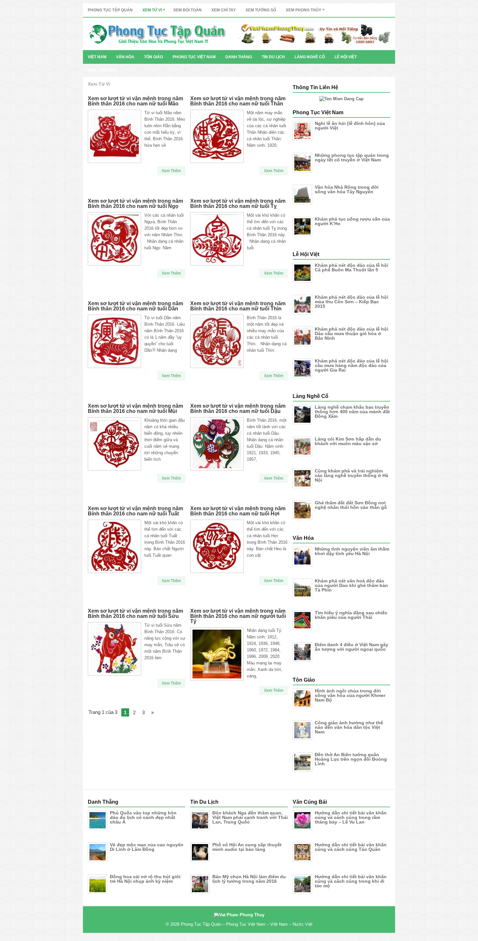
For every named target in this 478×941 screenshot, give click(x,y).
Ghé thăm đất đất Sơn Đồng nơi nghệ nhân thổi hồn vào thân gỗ (351, 505)
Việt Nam (97, 57)
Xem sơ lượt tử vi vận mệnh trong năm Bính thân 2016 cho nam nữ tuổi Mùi (135, 408)
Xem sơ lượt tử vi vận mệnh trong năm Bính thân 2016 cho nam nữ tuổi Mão (135, 101)
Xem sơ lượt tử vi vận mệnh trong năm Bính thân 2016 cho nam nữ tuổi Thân (237, 101)
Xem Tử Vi (153, 9)
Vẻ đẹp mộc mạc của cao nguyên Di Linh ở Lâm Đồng (146, 847)
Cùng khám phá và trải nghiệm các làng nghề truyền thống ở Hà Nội (351, 475)
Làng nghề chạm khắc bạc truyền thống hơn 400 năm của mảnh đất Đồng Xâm (352, 411)
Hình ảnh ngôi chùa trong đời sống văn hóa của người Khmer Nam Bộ (350, 695)
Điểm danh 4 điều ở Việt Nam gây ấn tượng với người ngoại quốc (351, 647)
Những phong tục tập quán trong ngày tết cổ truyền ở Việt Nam (352, 157)
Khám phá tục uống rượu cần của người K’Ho (352, 221)
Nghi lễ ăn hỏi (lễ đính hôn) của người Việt (350, 125)
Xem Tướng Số (261, 10)
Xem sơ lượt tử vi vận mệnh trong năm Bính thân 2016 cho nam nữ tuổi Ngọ (135, 203)
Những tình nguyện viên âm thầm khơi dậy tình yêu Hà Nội (352, 551)
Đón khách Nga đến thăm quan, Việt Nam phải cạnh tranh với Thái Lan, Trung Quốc (250, 817)
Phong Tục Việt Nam (194, 57)
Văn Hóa (125, 57)
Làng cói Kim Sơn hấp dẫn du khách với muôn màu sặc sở (348, 441)
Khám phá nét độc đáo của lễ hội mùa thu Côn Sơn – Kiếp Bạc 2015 (351, 301)
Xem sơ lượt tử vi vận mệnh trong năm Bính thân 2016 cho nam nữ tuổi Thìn (237, 306)
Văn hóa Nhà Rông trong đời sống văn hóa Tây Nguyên (346, 189)
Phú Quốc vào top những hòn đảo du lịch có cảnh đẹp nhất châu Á (143, 817)
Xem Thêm (171, 171)
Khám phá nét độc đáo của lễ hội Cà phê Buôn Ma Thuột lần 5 (351, 267)
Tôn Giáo (153, 57)
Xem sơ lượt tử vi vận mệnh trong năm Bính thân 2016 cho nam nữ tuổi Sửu (135, 613)
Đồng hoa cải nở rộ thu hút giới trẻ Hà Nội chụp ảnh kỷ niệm (145, 879)
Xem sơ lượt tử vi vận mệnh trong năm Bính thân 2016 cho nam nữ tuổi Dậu (237, 408)
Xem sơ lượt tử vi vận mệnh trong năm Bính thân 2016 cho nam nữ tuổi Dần (135, 306)
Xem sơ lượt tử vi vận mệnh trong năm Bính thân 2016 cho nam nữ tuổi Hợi (237, 511)
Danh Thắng (238, 57)
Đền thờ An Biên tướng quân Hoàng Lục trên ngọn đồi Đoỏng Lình (351, 759)
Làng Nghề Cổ (310, 57)
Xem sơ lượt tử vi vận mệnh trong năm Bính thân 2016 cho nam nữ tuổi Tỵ (237, 203)
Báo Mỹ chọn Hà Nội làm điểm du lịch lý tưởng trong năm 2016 (249, 879)
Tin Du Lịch (273, 57)
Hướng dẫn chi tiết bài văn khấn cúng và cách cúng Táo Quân (351, 847)
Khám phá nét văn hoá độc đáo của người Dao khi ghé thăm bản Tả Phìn (351, 585)
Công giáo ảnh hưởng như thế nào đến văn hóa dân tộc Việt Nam (349, 727)
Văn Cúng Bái (102, 70)
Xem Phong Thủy (305, 9)
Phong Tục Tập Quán (110, 10)
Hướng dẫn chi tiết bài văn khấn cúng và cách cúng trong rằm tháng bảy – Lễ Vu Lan (351, 817)
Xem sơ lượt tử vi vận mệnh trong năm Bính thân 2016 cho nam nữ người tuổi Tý (238, 616)
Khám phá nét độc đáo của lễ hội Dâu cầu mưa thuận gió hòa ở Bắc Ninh (351, 333)
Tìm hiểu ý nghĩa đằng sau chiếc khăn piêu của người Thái (351, 615)
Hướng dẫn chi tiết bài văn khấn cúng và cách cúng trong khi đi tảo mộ (351, 881)
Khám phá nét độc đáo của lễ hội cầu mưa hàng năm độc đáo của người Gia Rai (351, 365)
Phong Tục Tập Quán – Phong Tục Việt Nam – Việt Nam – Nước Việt (246, 924)
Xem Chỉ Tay (223, 10)
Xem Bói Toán (187, 10)
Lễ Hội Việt (346, 57)
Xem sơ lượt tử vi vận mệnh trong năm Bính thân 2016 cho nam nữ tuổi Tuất (135, 511)
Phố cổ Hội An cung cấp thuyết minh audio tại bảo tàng (247, 847)
